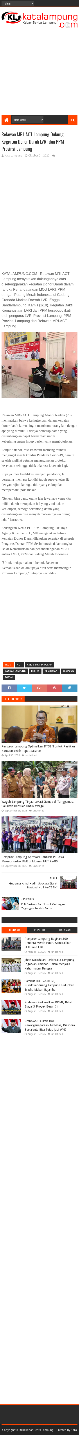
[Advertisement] (39, 71)
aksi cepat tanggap (39, 665)
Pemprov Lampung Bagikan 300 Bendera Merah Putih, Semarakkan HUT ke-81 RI (48, 943)
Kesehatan (51, 671)
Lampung (68, 671)
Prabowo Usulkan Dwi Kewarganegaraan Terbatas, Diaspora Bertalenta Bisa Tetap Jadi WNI (50, 1025)
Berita (35, 671)
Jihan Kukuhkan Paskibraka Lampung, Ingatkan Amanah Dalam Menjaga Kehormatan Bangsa (50, 964)
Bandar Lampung (15, 671)
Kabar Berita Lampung (39, 1430)
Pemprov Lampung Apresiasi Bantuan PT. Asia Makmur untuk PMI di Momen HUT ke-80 (33, 859)
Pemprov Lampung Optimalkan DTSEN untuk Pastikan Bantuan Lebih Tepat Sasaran (38, 748)
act (19, 665)
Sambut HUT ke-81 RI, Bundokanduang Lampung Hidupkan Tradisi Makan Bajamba (49, 985)
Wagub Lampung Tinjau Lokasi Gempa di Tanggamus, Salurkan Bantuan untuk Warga (38, 804)
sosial (9, 677)
